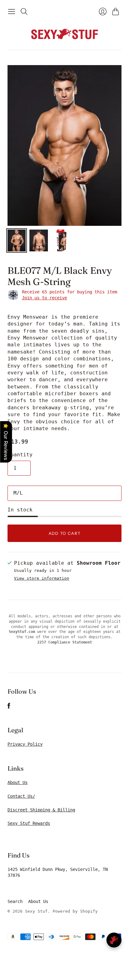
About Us (18, 782)
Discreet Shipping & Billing (41, 809)
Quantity (20, 455)
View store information (41, 578)
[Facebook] (9, 707)
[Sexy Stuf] (64, 33)
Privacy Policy (25, 744)
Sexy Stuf (36, 911)
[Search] (24, 11)
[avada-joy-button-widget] (113, 940)
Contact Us (20, 796)
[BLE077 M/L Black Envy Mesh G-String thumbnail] (17, 240)
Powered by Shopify (75, 911)
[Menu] (11, 11)
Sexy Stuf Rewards (29, 823)
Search (15, 901)
